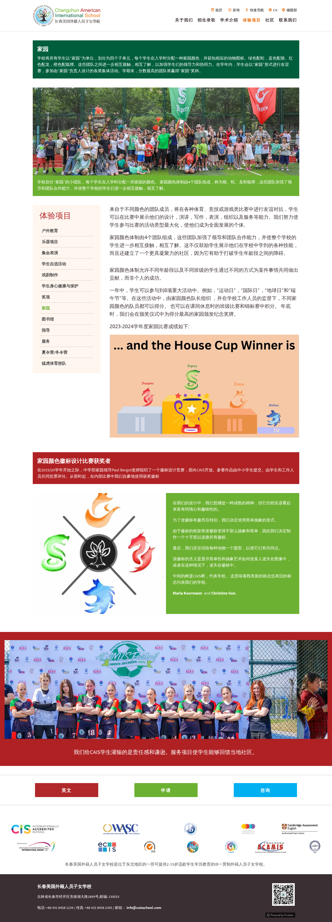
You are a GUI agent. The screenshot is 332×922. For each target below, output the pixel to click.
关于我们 (184, 20)
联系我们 (288, 20)
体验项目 (252, 20)
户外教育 (50, 230)
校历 (218, 10)
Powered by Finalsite (280, 914)
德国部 (292, 10)
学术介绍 (229, 20)
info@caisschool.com (143, 907)
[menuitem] (184, 21)
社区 (269, 20)
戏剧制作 (50, 274)
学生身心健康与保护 (60, 285)
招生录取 (207, 20)
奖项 (46, 297)
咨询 (236, 10)
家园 (46, 308)
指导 (46, 330)
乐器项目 (50, 241)
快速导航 (257, 10)
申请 (166, 790)
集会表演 (50, 252)
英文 (67, 790)
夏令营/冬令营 (55, 352)
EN (275, 10)
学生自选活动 (54, 263)
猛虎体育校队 (54, 363)
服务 (46, 341)
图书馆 (48, 319)
